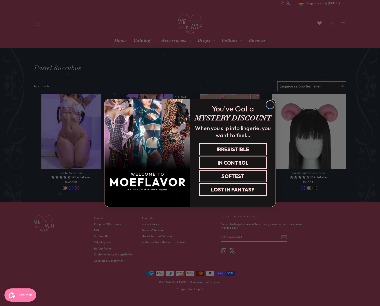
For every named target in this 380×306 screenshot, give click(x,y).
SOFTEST (232, 176)
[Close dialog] (270, 105)
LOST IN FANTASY (233, 189)
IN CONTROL (232, 163)
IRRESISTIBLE (233, 149)
